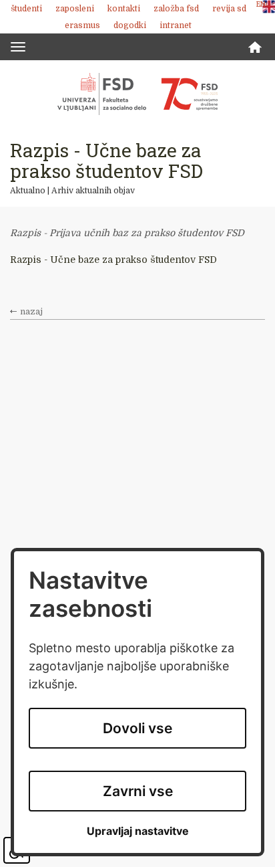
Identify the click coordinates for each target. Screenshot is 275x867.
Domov (255, 47)
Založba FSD (176, 8)
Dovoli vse (137, 728)
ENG (263, 4)
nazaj (31, 311)
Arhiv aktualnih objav (93, 190)
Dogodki (129, 25)
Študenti (26, 8)
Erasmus (82, 25)
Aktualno (27, 190)
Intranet (176, 25)
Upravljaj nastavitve (138, 831)
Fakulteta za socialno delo (137, 93)
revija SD (229, 8)
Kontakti (123, 8)
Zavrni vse (138, 791)
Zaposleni (74, 8)
